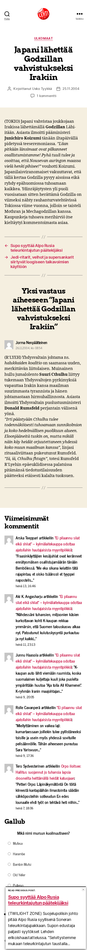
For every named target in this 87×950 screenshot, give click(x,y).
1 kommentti (46, 96)
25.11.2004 (70, 89)
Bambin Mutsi (22, 864)
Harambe (19, 854)
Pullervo (18, 885)
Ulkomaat (43, 38)
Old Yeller (19, 875)
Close (83, 889)
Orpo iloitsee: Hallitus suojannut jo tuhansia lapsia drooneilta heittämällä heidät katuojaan (48, 771)
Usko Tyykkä (42, 89)
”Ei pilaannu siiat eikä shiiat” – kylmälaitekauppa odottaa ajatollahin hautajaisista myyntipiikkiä (48, 543)
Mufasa (17, 843)
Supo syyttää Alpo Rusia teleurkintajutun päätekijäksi (38, 900)
